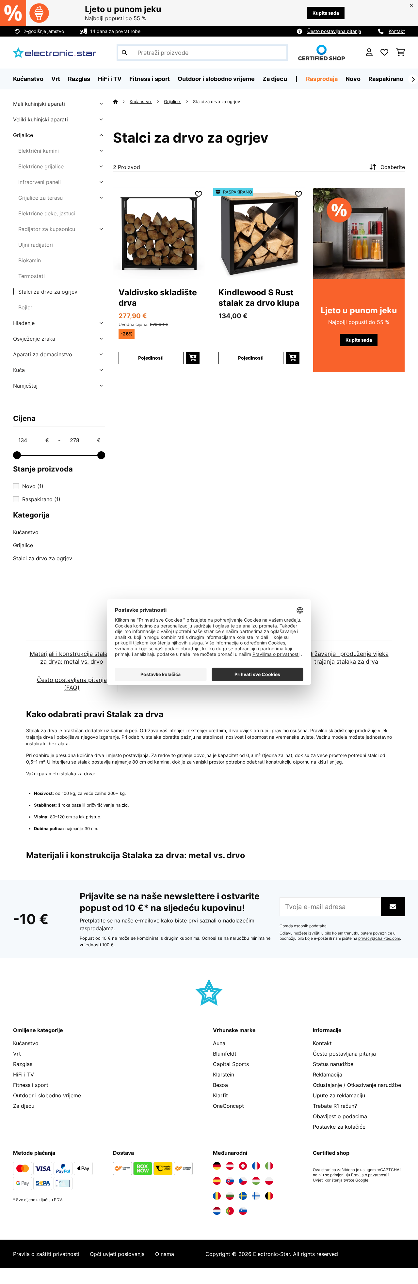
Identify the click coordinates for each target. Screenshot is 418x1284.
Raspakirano (385, 78)
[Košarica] (400, 52)
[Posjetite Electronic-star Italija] (269, 1166)
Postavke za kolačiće (339, 1126)
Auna (219, 1043)
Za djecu (23, 1106)
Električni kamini (38, 150)
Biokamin (29, 260)
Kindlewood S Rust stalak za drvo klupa (258, 297)
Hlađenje (24, 323)
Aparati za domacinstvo (42, 354)
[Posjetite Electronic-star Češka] (243, 1181)
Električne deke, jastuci (46, 213)
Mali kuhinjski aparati (39, 104)
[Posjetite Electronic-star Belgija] (269, 1196)
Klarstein (223, 1074)
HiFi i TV (23, 1074)
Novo (353, 78)
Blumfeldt (224, 1053)
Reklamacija (327, 1074)
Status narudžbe (333, 1064)
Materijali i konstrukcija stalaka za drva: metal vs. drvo (72, 657)
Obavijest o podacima (340, 1116)
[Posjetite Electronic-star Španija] (217, 1181)
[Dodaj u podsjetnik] (198, 194)
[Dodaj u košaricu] (193, 358)
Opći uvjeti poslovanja (117, 1254)
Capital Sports (231, 1064)
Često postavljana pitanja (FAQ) (72, 683)
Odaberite (392, 167)
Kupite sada (326, 13)
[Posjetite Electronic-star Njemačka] (217, 1166)
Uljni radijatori (35, 244)
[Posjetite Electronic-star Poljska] (269, 1181)
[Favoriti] (384, 52)
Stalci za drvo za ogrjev (47, 291)
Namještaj (25, 385)
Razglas (22, 1064)
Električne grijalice (41, 166)
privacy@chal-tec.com (379, 938)
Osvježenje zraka (34, 338)
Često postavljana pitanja (334, 31)
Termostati (31, 276)
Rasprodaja (322, 78)
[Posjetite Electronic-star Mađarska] (256, 1181)
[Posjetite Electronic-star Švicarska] (243, 1166)
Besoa (220, 1085)
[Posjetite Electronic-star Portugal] (230, 1211)
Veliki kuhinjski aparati (40, 119)
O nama (164, 1254)
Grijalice (23, 135)
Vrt (17, 1053)
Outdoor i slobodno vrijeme (47, 1095)
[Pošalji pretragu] (124, 52)
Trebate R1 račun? (335, 1106)
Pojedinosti (151, 358)
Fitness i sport (30, 1085)
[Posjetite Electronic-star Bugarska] (230, 1196)
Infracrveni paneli (39, 182)
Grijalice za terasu (40, 197)
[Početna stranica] (121, 101)
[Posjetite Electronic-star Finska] (256, 1196)
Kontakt (397, 31)
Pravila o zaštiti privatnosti (46, 1254)
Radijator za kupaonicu (46, 229)
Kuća (19, 370)
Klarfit (220, 1095)
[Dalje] (413, 79)
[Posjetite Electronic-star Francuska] (256, 1166)
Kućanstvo (26, 532)
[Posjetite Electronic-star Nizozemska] (217, 1211)
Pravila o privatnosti (369, 1175)
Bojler (25, 307)
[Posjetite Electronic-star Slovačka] (230, 1181)
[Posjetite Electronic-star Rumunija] (217, 1196)
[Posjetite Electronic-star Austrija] (230, 1166)
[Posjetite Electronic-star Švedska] (243, 1196)
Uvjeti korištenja (328, 1180)
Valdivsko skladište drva (158, 297)
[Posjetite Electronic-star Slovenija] (243, 1211)
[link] (159, 233)
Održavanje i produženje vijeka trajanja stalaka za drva (346, 657)
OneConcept (228, 1106)
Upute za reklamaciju (339, 1095)
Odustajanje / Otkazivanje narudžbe (357, 1085)
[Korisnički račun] (369, 52)
